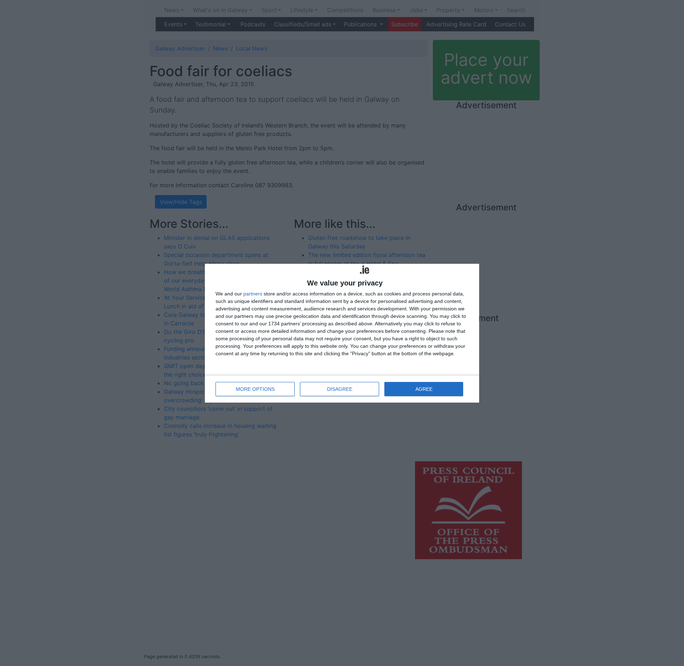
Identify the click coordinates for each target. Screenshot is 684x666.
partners (252, 293)
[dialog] (342, 333)
